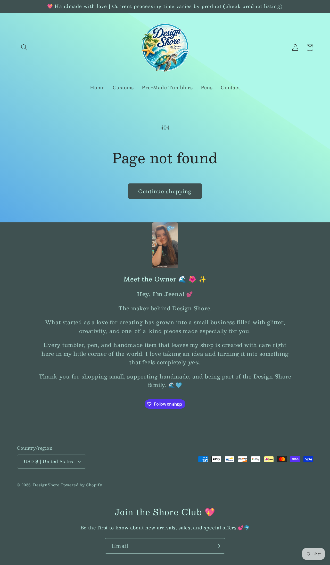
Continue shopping (165, 191)
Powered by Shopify (81, 485)
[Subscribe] (217, 546)
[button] (24, 47)
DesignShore (46, 485)
